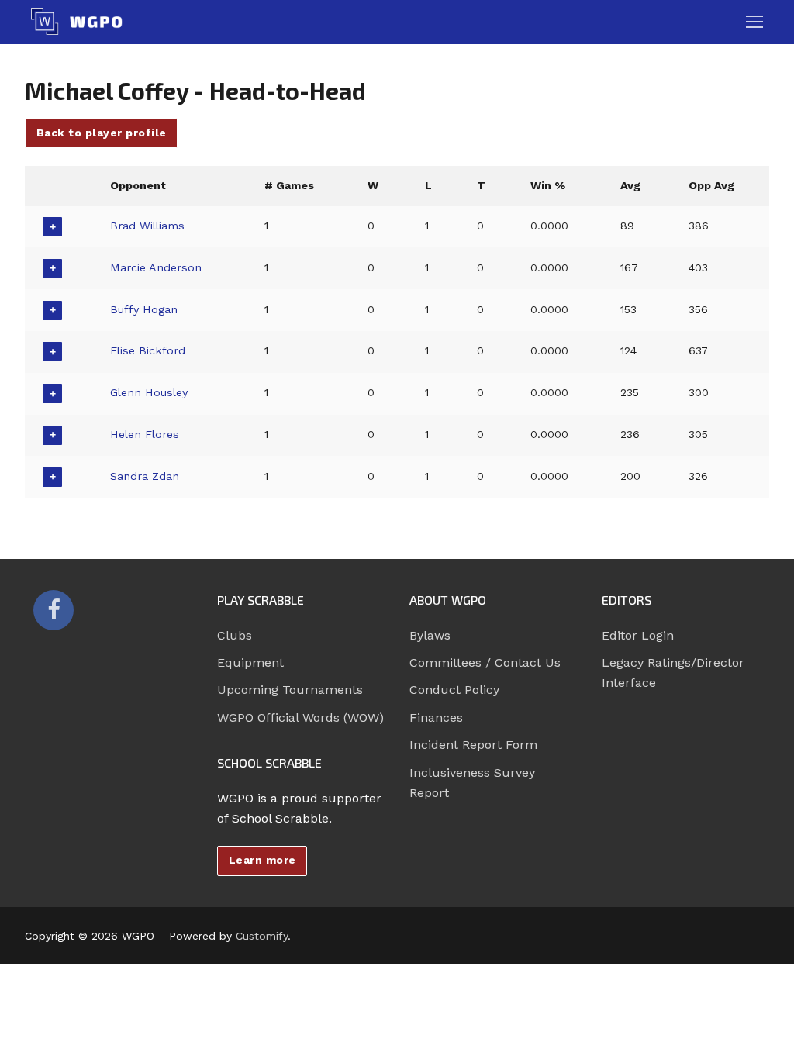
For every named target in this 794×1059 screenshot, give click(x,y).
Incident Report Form (473, 744)
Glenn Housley (149, 392)
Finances (436, 717)
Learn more (262, 860)
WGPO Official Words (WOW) (300, 717)
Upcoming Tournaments (290, 689)
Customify (262, 936)
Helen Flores (144, 434)
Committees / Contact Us (485, 662)
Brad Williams (147, 225)
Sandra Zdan (144, 476)
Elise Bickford (147, 350)
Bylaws (430, 635)
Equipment (250, 662)
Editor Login (638, 635)
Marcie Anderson (156, 267)
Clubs (234, 635)
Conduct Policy (454, 689)
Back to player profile (101, 132)
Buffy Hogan (144, 309)
